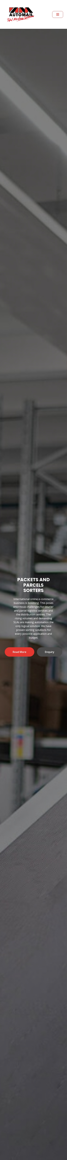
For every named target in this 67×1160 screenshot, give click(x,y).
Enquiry (53, 970)
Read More (23, 970)
